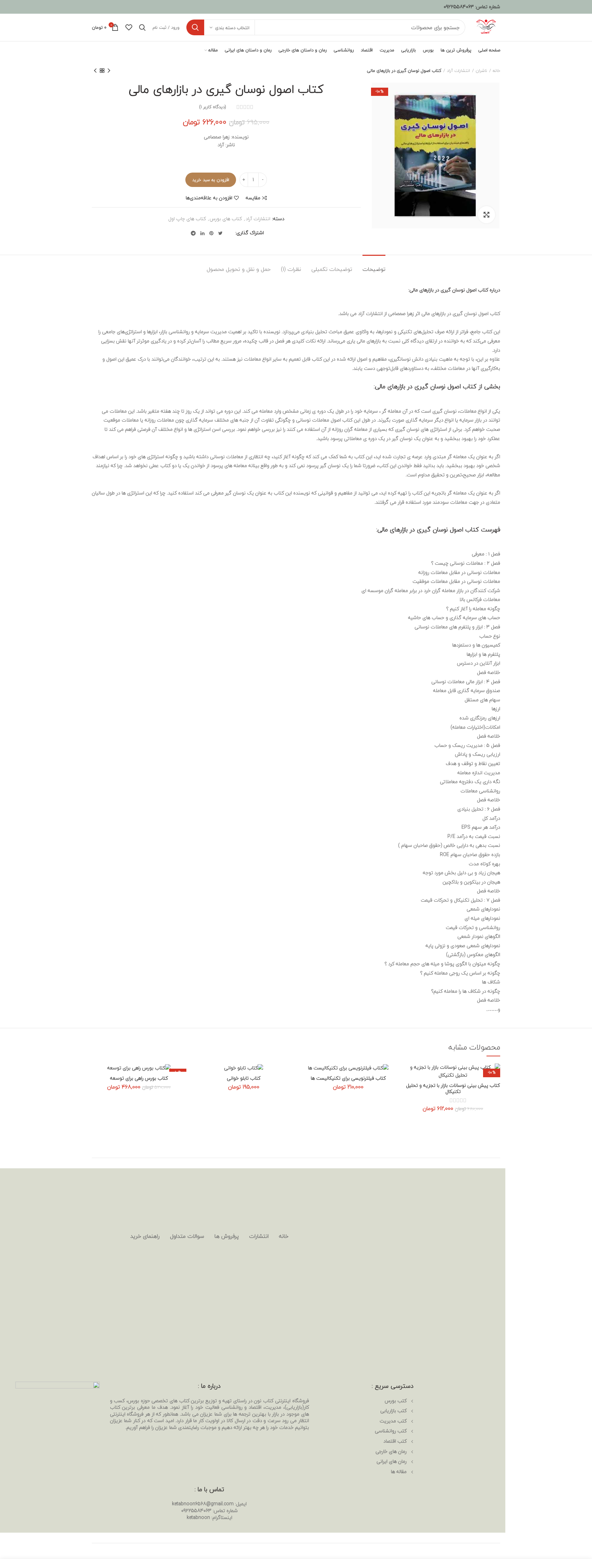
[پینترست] (211, 233)
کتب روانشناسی (391, 1430)
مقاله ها (399, 1471)
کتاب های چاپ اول (187, 219)
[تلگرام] (193, 233)
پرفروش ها (226, 1236)
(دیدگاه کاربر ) (212, 107)
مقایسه (253, 198)
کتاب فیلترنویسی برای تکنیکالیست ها (348, 1078)
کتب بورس (396, 1400)
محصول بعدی (95, 70)
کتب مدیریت (393, 1421)
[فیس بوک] (229, 233)
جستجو (195, 27)
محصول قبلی (109, 70)
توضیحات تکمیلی (331, 269)
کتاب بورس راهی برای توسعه (139, 1078)
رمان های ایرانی (392, 1461)
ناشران (481, 70)
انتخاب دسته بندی (232, 28)
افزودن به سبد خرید (210, 180)
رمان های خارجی (391, 1451)
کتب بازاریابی (393, 1410)
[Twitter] (220, 233)
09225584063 (459, 6)
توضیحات (373, 269)
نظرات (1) (291, 269)
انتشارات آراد (458, 70)
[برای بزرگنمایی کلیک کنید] (486, 214)
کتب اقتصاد (395, 1441)
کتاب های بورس (226, 219)
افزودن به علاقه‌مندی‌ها (209, 198)
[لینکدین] (202, 233)
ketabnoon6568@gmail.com (203, 1503)
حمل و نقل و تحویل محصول (239, 269)
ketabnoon (198, 1517)
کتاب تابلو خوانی (243, 1078)
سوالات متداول (187, 1236)
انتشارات (259, 1236)
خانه (496, 70)
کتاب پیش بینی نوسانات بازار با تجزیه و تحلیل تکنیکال (453, 1088)
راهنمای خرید (145, 1236)
